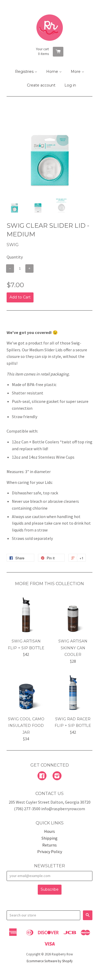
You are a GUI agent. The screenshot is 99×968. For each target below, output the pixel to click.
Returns (49, 845)
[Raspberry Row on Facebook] (41, 776)
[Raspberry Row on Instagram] (57, 776)
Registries (25, 71)
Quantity (15, 257)
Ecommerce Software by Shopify (50, 961)
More (76, 71)
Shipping (49, 838)
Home (52, 71)
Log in (70, 85)
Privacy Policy (49, 851)
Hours (49, 831)
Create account (41, 85)
